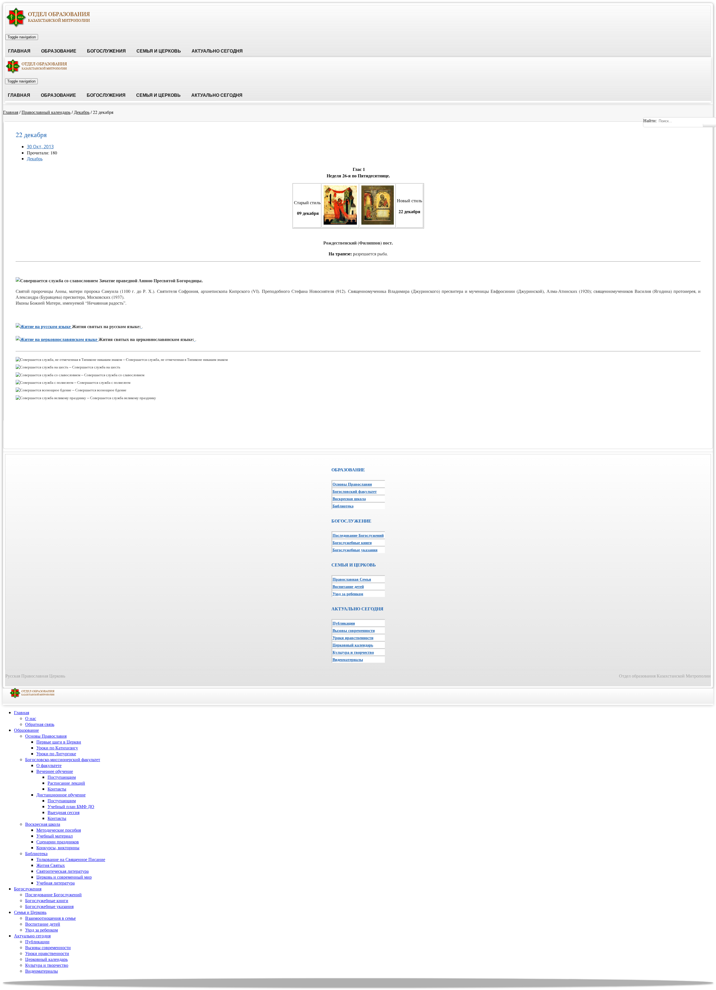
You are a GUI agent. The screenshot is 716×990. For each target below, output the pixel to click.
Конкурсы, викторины (57, 847)
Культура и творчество (353, 652)
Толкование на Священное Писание (70, 859)
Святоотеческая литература (62, 871)
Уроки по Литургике (56, 753)
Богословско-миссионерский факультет (62, 759)
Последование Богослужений (358, 535)
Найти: (650, 120)
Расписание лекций (66, 783)
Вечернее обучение (54, 771)
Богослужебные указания (355, 550)
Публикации (344, 623)
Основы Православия (352, 484)
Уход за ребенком (348, 594)
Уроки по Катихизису (57, 748)
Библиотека (343, 506)
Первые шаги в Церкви (58, 742)
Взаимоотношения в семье (50, 918)
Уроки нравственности (353, 638)
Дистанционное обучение (61, 795)
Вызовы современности (354, 630)
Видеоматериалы (348, 659)
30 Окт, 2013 (40, 147)
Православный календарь (46, 112)
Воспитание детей (348, 586)
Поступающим (62, 777)
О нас (30, 718)
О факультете (49, 765)
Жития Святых (50, 865)
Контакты (57, 789)
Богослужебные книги (352, 542)
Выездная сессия (63, 812)
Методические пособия (58, 830)
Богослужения (106, 51)
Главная (19, 51)
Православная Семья (352, 579)
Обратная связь (39, 724)
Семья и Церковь (158, 51)
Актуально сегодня (217, 51)
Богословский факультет (355, 491)
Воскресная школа (349, 499)
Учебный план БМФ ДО (71, 806)
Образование (58, 51)
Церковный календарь (353, 645)
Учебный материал (54, 836)
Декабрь (82, 112)
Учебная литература (55, 883)
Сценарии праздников (57, 842)
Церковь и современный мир (64, 877)
